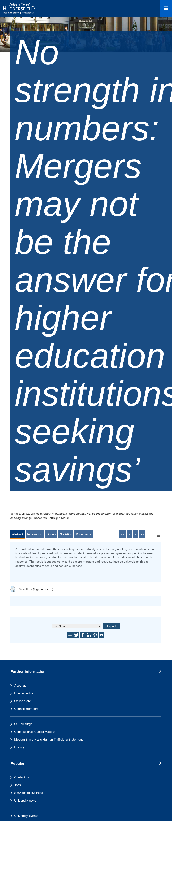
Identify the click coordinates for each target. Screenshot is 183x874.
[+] (158, 536)
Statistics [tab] (66, 534)
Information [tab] (34, 534)
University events (26, 816)
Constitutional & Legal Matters (34, 731)
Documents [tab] (83, 534)
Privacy (19, 747)
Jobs (17, 785)
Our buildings (23, 724)
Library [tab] (51, 534)
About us (20, 685)
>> (142, 534)
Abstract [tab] (17, 534)
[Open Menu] (166, 8)
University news (25, 800)
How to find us (24, 693)
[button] (12, 589)
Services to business (28, 793)
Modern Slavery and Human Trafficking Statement (48, 739)
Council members (26, 708)
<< (123, 534)
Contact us (21, 777)
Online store (22, 701)
